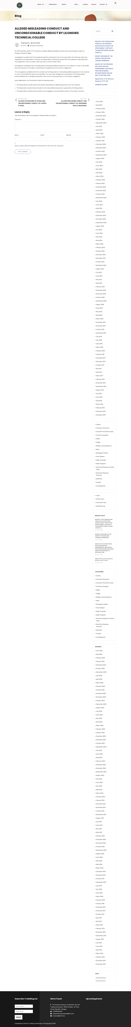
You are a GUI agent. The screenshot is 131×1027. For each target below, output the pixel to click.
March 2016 (99, 404)
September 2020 (101, 301)
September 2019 (101, 333)
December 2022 (101, 215)
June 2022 (99, 233)
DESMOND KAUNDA (101, 84)
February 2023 (100, 212)
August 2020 (100, 304)
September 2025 (101, 123)
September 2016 (101, 386)
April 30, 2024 (35, 43)
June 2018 (99, 343)
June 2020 (99, 308)
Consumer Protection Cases (104, 431)
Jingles (98, 442)
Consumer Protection (29, 19)
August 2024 (100, 158)
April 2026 (99, 105)
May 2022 (99, 237)
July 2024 (99, 162)
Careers (93, 4)
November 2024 (101, 148)
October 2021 (100, 262)
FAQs (76, 4)
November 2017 (101, 361)
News (97, 449)
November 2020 (101, 294)
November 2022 (101, 219)
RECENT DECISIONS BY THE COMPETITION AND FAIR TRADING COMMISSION (103, 58)
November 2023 (101, 190)
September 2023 (101, 197)
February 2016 (100, 408)
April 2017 (99, 372)
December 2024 (101, 144)
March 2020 (99, 319)
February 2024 (100, 180)
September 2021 (101, 265)
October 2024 (100, 151)
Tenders (85, 4)
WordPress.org (100, 506)
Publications (53, 4)
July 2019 (99, 336)
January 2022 (100, 251)
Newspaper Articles (102, 453)
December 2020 (101, 290)
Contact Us (103, 4)
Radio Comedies (101, 460)
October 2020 (100, 297)
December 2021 (101, 254)
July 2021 (99, 272)
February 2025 (100, 137)
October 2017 (100, 365)
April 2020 (99, 315)
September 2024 (101, 155)
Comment (18, 119)
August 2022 (100, 226)
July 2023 (99, 201)
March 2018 (99, 347)
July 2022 (99, 230)
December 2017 (101, 358)
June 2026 (99, 101)
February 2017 (100, 379)
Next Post (71, 102)
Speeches (99, 479)
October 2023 (100, 194)
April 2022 (99, 240)
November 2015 (101, 415)
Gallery (98, 439)
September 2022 (101, 222)
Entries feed (100, 499)
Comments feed (101, 502)
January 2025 (100, 140)
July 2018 (99, 340)
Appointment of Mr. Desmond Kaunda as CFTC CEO (104, 80)
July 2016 (99, 393)
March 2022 (99, 244)
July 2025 (99, 126)
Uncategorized (100, 486)
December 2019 (101, 322)
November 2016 (101, 383)
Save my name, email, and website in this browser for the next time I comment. (39, 146)
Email (42, 135)
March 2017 (99, 376)
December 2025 (101, 116)
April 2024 (99, 173)
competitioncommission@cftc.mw (63, 1013)
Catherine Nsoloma (101, 977)
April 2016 (99, 400)
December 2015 (101, 411)
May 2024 (99, 169)
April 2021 (99, 283)
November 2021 (101, 258)
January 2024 (100, 183)
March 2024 (99, 176)
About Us (41, 4)
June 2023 (99, 205)
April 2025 (99, 130)
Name (17, 135)
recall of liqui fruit (100, 980)
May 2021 (99, 279)
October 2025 (100, 119)
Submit (18, 1017)
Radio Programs (101, 463)
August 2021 (100, 269)
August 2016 (100, 390)
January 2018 (100, 354)
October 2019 (100, 329)
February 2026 (100, 108)
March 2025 (99, 133)
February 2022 (100, 247)
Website (68, 135)
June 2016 (99, 397)
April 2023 (99, 208)
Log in (98, 495)
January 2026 (100, 112)
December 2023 (101, 187)
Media (64, 4)
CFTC (24, 45)
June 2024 (99, 165)
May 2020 (99, 311)
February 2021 (100, 287)
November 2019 (101, 326)
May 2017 (99, 368)
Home (16, 19)
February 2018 (100, 351)
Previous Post (32, 102)
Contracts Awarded (102, 435)
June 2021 (99, 276)
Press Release (100, 456)
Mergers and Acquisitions (104, 446)
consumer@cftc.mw (59, 1016)
